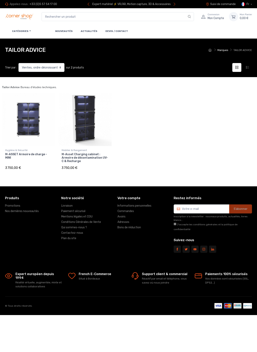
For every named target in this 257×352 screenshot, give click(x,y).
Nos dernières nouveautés (22, 211)
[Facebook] (177, 249)
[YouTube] (195, 249)
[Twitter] (186, 249)
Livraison (67, 205)
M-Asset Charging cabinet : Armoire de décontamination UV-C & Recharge (85, 158)
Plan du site (68, 238)
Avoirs (121, 216)
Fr (248, 4)
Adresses (123, 222)
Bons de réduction (129, 227)
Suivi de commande (223, 4)
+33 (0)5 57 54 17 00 (43, 4)
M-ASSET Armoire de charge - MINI (26, 156)
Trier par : (11, 67)
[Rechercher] (189, 16)
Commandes (125, 211)
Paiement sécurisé (73, 211)
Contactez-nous (72, 233)
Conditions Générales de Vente (81, 222)
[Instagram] (203, 249)
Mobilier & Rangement (74, 150)
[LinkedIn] (212, 249)
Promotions (12, 205)
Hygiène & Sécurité (16, 150)
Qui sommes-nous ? (74, 227)
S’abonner (240, 209)
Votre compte (128, 198)
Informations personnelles (134, 205)
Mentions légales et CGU (77, 216)
